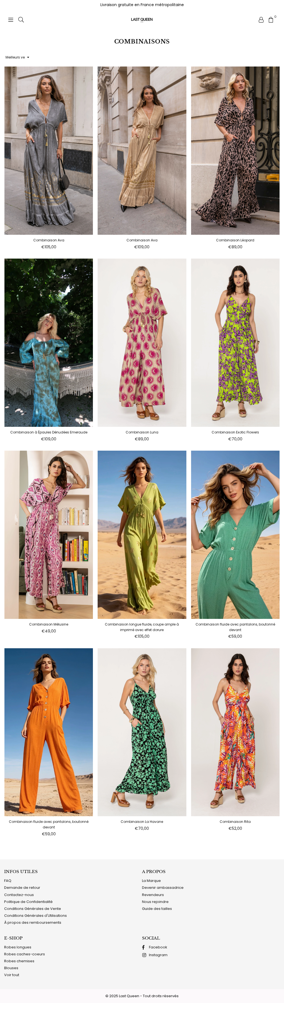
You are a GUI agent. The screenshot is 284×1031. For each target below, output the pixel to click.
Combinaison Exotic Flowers (235, 432)
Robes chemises (19, 961)
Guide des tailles (157, 908)
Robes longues (17, 947)
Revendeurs (153, 894)
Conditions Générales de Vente (32, 908)
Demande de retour (22, 887)
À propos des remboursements (32, 922)
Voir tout (11, 975)
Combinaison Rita (235, 821)
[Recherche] (21, 19)
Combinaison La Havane (142, 821)
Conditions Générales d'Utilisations (35, 915)
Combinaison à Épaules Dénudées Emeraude (48, 432)
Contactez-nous (19, 894)
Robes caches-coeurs (24, 954)
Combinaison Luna (142, 432)
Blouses (11, 968)
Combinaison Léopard (235, 240)
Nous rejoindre (155, 901)
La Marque (151, 880)
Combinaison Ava (48, 240)
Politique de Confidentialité (28, 901)
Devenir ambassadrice (163, 887)
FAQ (7, 880)
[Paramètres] (261, 19)
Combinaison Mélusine (48, 624)
